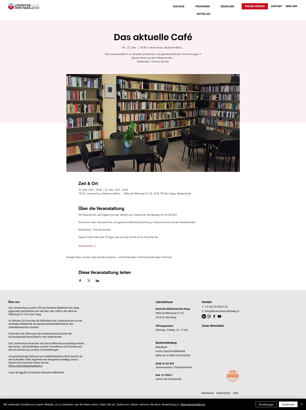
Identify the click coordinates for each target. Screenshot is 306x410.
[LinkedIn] (204, 316)
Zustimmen (288, 404)
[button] (178, 6)
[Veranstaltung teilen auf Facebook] (80, 280)
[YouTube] (219, 316)
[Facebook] (214, 316)
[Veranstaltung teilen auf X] (88, 280)
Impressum (207, 393)
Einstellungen (266, 404)
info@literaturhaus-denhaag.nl (222, 311)
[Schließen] (302, 404)
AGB (235, 393)
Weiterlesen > (87, 246)
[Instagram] (209, 316)
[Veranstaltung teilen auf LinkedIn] (97, 280)
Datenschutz (223, 393)
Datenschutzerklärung (192, 404)
